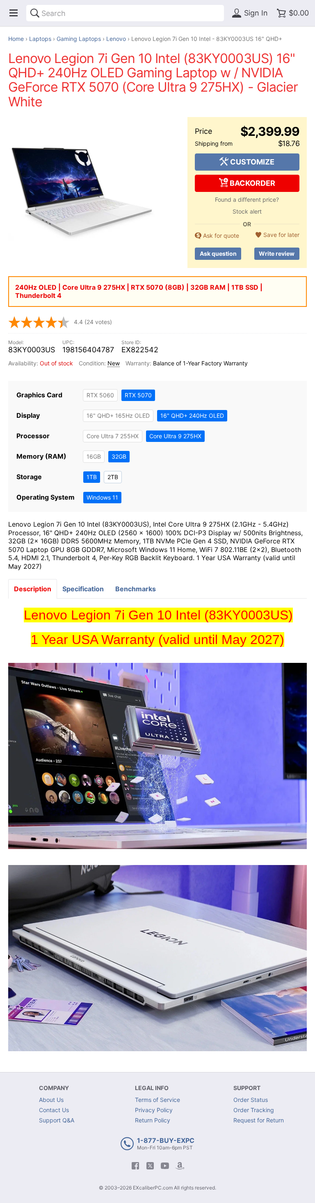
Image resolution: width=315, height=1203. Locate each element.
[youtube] (164, 1165)
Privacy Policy (154, 1109)
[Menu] (13, 13)
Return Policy (152, 1120)
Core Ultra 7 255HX (113, 436)
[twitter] (150, 1165)
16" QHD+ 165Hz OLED (118, 415)
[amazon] (179, 1165)
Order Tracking (253, 1109)
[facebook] (135, 1165)
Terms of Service (157, 1099)
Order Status (250, 1099)
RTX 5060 (100, 395)
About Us (51, 1099)
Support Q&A (56, 1120)
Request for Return (258, 1120)
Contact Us (54, 1109)
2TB (112, 476)
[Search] (34, 13)
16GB (94, 456)
